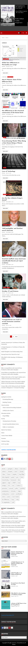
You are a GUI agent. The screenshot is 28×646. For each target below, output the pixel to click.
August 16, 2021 (10, 66)
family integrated (5, 477)
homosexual (13, 480)
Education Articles (5, 413)
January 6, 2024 (15, 586)
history (22, 477)
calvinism (4, 471)
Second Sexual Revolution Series (11, 424)
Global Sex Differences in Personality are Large (14, 53)
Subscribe (26, 33)
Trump (12, 499)
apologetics (10, 468)
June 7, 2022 (14, 596)
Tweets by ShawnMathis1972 (7, 615)
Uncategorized (10, 76)
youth (13, 502)
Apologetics (5, 194)
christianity (10, 471)
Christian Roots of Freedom (9, 421)
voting (17, 499)
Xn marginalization (6, 502)
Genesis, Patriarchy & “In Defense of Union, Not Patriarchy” (5, 554)
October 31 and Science (14, 281)
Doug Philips (21, 474)
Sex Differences (5, 499)
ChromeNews (20, 643)
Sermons (3, 438)
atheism (16, 468)
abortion (4, 468)
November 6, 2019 (10, 114)
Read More (5, 73)
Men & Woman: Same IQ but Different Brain (14, 77)
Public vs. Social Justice (8, 427)
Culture (3, 474)
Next (16, 336)
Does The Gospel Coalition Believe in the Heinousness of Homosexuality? (13, 526)
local (19, 482)
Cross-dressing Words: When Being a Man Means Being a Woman (14, 131)
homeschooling (5, 480)
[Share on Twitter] (5, 459)
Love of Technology (14, 161)
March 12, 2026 (15, 566)
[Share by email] (12, 459)
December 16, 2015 (10, 232)
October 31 (18, 485)
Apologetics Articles (6, 397)
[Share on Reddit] (7, 459)
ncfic (9, 485)
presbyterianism (5, 491)
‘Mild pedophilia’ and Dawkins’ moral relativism (14, 218)
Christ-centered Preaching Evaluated (12, 407)
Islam (19, 480)
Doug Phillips (6, 416)
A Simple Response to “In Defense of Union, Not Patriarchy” (5, 564)
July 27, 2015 (9, 325)
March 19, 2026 (15, 556)
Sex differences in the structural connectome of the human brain (14, 101)
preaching (22, 488)
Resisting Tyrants (7, 402)
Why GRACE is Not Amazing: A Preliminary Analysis (5, 594)
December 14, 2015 (10, 264)
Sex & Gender (15, 496)
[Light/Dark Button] (19, 33)
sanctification (18, 494)
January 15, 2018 (10, 144)
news (13, 485)
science (8, 496)
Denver (8, 474)
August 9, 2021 (9, 83)
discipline (15, 474)
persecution (4, 488)
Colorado (21, 471)
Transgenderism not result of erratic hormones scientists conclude (14, 310)
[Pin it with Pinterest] (10, 459)
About (2, 432)
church (15, 471)
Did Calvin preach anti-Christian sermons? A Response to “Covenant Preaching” (13, 386)
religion (19, 491)
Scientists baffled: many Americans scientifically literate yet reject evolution (14, 249)
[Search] (23, 33)
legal (9, 482)
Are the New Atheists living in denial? (14, 188)
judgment (4, 482)
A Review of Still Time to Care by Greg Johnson (5, 604)
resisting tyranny (5, 494)
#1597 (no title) (5, 444)
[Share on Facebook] (2, 459)
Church (4, 137)
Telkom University (5, 377)
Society (4, 167)
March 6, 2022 (14, 606)
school (3, 496)
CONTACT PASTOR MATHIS (8, 449)
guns (17, 477)
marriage (4, 485)
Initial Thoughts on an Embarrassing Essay (12, 351)
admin (4, 66)
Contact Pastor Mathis (6, 435)
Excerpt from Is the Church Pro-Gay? (10, 354)
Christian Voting (5, 441)
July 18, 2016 (9, 173)
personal (11, 488)
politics (16, 488)
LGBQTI (14, 482)
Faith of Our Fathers (6, 430)
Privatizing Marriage (8, 399)
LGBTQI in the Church (8, 410)
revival (12, 494)
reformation (13, 491)
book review (23, 468)
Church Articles (5, 405)
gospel (12, 477)
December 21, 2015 (10, 201)
